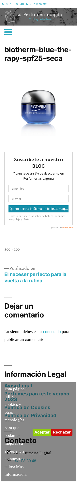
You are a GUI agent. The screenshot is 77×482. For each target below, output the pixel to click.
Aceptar (42, 432)
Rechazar (62, 432)
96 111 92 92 (38, 4)
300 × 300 (12, 250)
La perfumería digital (22, 11)
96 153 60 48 (15, 4)
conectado (52, 331)
